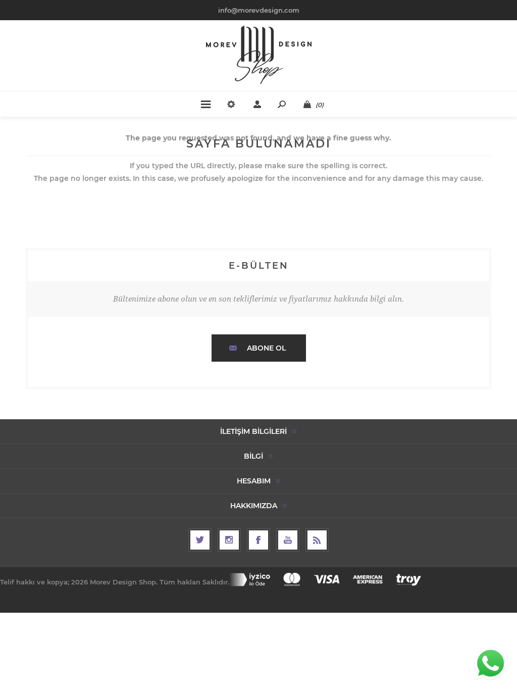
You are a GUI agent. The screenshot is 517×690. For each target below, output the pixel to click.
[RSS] (317, 540)
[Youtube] (287, 540)
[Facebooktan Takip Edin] (258, 540)
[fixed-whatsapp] (490, 663)
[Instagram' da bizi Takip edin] (229, 540)
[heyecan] (200, 540)
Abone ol (266, 348)
